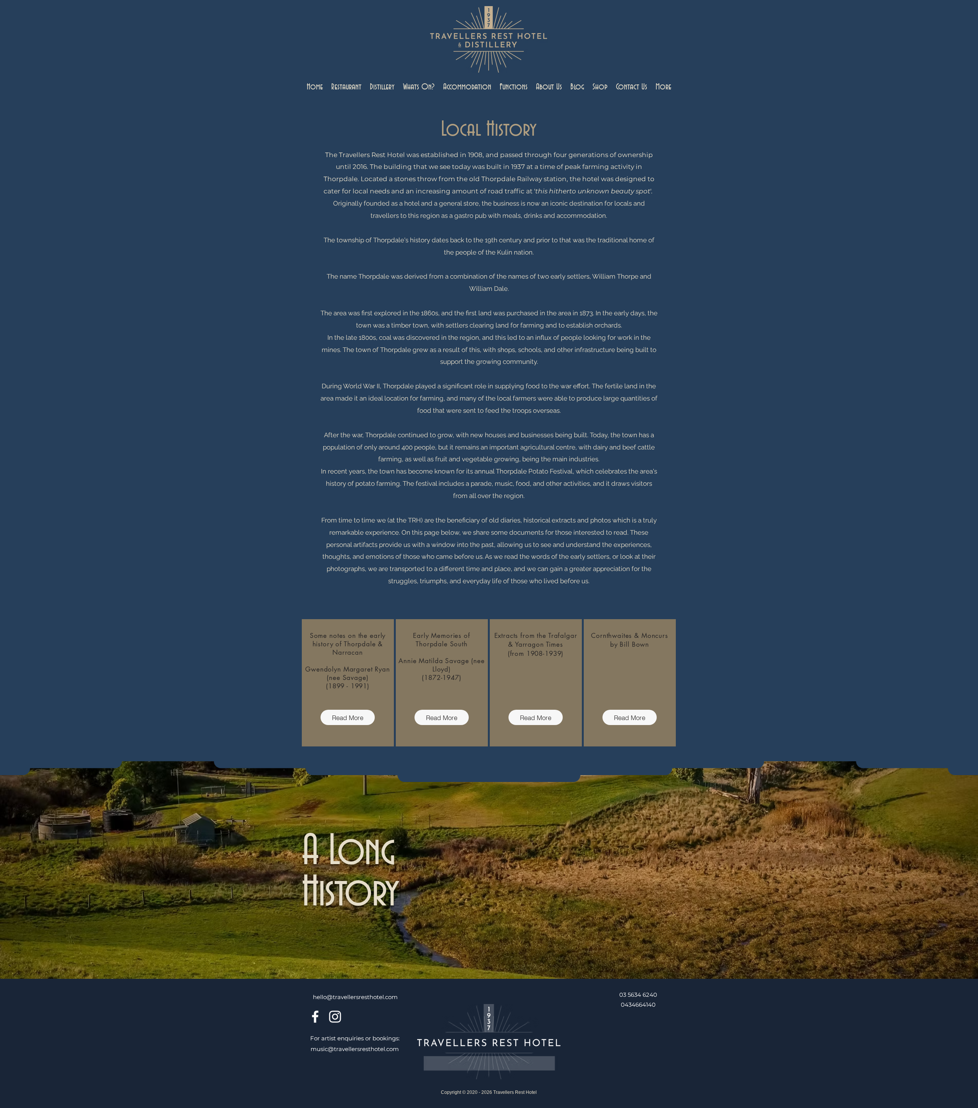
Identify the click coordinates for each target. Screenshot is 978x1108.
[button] (346, 87)
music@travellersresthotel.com (355, 1049)
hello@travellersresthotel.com (355, 997)
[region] (348, 682)
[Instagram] (335, 1017)
